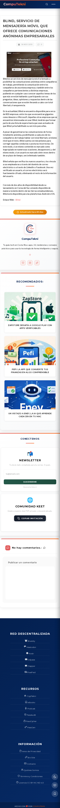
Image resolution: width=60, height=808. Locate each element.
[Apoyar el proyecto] (23, 262)
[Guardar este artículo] (55, 794)
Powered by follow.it (30, 487)
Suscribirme (30, 482)
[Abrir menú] (53, 4)
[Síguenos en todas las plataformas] (37, 262)
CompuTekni (39, 806)
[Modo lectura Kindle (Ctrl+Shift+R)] (55, 785)
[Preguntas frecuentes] (30, 262)
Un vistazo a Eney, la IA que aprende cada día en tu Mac (30, 415)
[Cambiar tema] (55, 777)
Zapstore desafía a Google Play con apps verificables (30, 326)
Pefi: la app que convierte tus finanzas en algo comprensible (30, 371)
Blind (18, 199)
